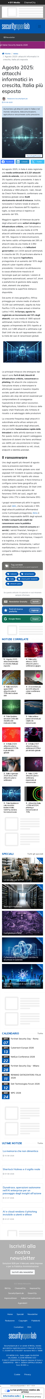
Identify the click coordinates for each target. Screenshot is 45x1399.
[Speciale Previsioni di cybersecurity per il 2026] (22, 976)
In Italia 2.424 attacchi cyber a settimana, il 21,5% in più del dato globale (11, 748)
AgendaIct (22, 1303)
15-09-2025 (8, 102)
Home (7, 53)
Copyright (23, 1320)
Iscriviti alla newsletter (22, 1272)
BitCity (8, 1288)
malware (13, 574)
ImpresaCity (35, 1288)
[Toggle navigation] (39, 26)
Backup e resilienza (13, 906)
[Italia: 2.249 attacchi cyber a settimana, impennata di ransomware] (33, 764)
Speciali (20, 1314)
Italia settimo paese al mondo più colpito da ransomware (33, 719)
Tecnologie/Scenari (34, 156)
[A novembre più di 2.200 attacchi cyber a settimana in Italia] (33, 677)
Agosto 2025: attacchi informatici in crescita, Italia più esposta (11, 662)
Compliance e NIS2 (13, 933)
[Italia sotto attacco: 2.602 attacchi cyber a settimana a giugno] (33, 650)
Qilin (14, 506)
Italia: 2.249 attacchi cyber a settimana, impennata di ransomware (32, 777)
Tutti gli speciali (35, 854)
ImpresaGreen (10, 1298)
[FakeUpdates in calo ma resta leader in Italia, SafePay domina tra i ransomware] (11, 793)
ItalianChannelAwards (31, 1298)
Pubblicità (35, 1320)
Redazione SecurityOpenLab (17, 99)
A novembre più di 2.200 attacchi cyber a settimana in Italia (33, 689)
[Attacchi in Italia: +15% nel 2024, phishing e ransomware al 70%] (33, 793)
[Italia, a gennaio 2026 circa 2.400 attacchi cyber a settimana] (11, 764)
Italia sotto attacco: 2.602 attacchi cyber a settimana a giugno (33, 662)
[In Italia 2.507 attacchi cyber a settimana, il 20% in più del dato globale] (33, 734)
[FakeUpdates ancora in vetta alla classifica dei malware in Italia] (11, 707)
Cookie (17, 1374)
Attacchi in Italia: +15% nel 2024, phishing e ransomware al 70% (33, 807)
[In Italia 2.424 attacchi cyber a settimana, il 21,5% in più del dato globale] (11, 734)
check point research (29, 579)
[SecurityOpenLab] (16, 26)
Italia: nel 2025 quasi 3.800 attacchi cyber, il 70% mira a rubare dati (11, 691)
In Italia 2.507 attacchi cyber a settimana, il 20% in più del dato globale (33, 747)
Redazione (10, 1320)
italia (12, 579)
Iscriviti (35, 602)
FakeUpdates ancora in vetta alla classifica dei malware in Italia (11, 719)
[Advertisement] (23, 1232)
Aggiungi (34, 610)
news (15, 53)
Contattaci (18, 1327)
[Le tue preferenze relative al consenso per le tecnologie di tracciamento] (32, 1396)
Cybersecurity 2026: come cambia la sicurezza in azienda (21, 958)
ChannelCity (30, 2)
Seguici (35, 619)
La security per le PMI (14, 879)
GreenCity (32, 1293)
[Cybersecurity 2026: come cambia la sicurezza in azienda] (22, 949)
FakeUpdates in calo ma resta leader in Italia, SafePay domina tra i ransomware (11, 807)
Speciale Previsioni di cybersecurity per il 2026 (22, 985)
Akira (35, 513)
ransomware (29, 574)
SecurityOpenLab (16, 1293)
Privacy (27, 1374)
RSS (29, 1327)
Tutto (40, 1033)
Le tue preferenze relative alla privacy (25, 1391)
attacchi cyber (15, 584)
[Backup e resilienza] (22, 896)
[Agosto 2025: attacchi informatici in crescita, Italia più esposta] (11, 650)
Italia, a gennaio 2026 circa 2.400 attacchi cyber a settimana (11, 776)
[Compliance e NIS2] (22, 923)
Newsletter (10, 37)
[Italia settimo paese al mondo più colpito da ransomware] (33, 707)
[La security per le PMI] (22, 870)
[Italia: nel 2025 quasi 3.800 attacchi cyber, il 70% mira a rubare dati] (11, 677)
